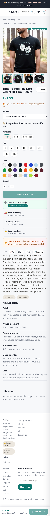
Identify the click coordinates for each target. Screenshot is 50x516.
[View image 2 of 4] (18, 79)
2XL (31, 148)
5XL (14, 154)
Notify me (25, 487)
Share (20, 252)
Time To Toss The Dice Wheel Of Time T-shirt (19, 23)
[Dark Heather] (15, 175)
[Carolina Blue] (26, 175)
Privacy (6, 469)
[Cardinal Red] (36, 175)
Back (16, 137)
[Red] (26, 165)
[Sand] (20, 175)
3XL (39, 148)
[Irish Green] (5, 170)
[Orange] (26, 170)
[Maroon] (41, 170)
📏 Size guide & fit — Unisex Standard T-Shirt (23, 125)
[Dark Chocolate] (36, 170)
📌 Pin (12, 252)
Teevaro (12, 11)
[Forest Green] (20, 170)
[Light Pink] (10, 175)
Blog (20, 431)
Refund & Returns (7, 477)
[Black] (10, 165)
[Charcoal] (41, 165)
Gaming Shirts (14, 19)
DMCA (5, 486)
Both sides (27, 137)
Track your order (25, 420)
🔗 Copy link (38, 252)
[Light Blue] (36, 165)
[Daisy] (31, 170)
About (20, 424)
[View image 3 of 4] (28, 79)
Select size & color (25, 194)
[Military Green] (10, 170)
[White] (5, 165)
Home (5, 19)
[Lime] (31, 175)
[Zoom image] (25, 50)
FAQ (4, 490)
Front (7, 137)
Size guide (22, 435)
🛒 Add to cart (38, 511)
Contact (21, 427)
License (6, 493)
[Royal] (31, 165)
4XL (6, 154)
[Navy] (20, 165)
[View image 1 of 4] (7, 79)
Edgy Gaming (22, 297)
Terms (5, 472)
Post (28, 252)
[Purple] (15, 170)
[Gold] (5, 175)
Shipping (6, 482)
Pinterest (6, 462)
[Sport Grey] (15, 165)
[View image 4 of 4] (39, 79)
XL (24, 148)
